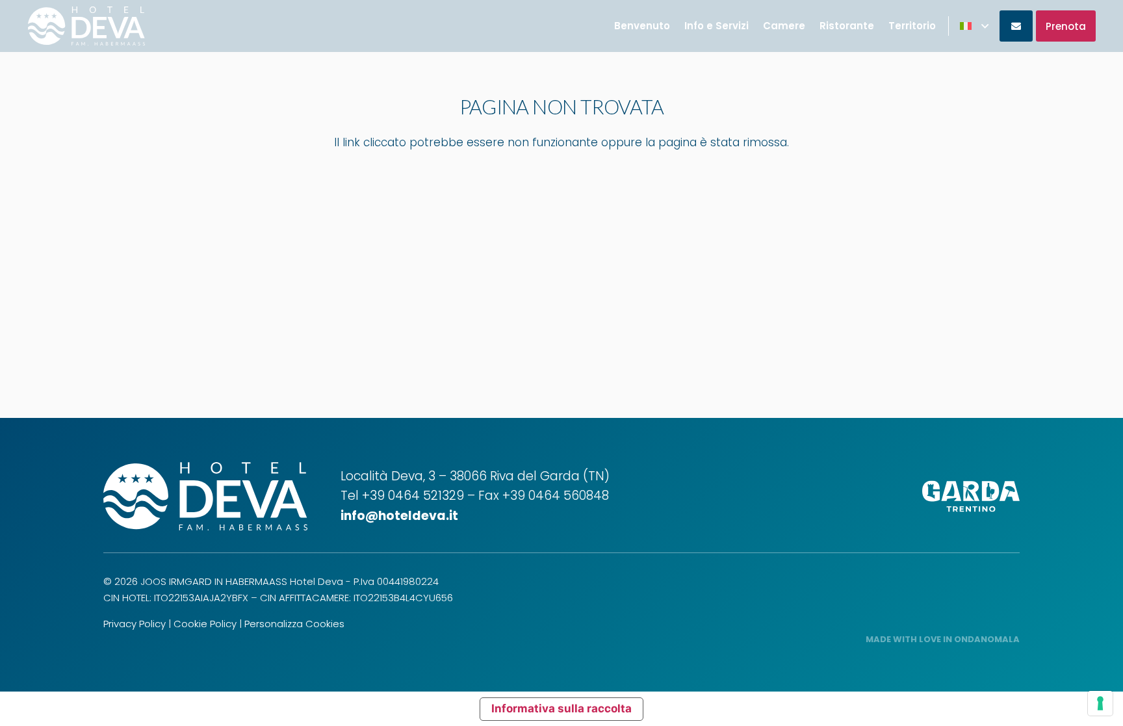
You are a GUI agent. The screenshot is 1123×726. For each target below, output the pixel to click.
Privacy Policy (134, 623)
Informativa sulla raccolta (561, 708)
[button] (974, 26)
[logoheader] (86, 25)
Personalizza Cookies (294, 623)
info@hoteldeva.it (399, 516)
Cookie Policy (205, 623)
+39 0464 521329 (413, 495)
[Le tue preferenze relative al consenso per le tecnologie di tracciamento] (1100, 703)
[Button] (1016, 26)
